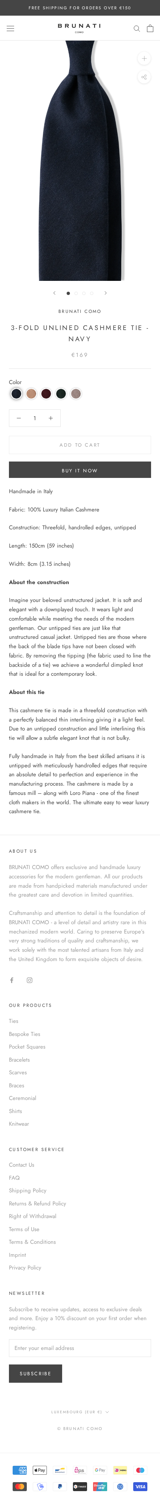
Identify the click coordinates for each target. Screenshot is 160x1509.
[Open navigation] (10, 28)
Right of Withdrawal (32, 1216)
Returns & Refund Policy (37, 1203)
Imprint (17, 1255)
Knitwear (19, 1124)
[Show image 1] (68, 293)
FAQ (14, 1178)
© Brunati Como (80, 1429)
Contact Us (21, 1165)
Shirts (15, 1111)
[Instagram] (29, 980)
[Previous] (54, 293)
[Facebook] (12, 980)
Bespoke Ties (24, 1034)
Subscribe (35, 1373)
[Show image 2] (76, 293)
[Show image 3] (84, 293)
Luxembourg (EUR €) (76, 1412)
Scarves (18, 1072)
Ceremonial (22, 1098)
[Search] (137, 28)
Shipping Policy (28, 1190)
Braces (16, 1085)
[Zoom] (144, 58)
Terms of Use (24, 1229)
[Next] (106, 293)
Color (15, 382)
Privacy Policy (25, 1268)
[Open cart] (150, 28)
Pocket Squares (27, 1047)
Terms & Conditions (32, 1242)
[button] (16, 393)
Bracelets (19, 1060)
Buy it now (80, 470)
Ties (13, 1021)
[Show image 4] (91, 293)
